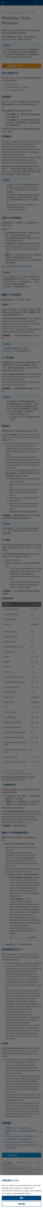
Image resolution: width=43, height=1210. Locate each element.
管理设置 (21, 1204)
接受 (21, 1198)
